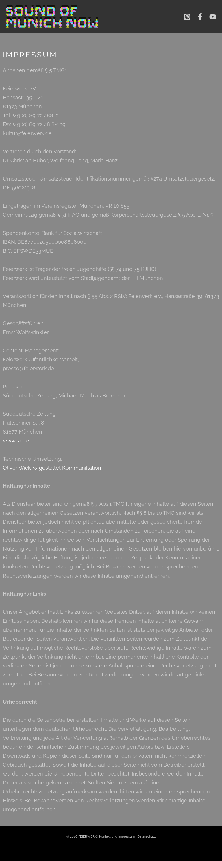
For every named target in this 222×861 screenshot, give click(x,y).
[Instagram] (187, 16)
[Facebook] (200, 16)
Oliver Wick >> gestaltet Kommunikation (52, 468)
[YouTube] (212, 16)
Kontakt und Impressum (117, 836)
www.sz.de (16, 441)
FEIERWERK (87, 836)
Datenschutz (146, 836)
